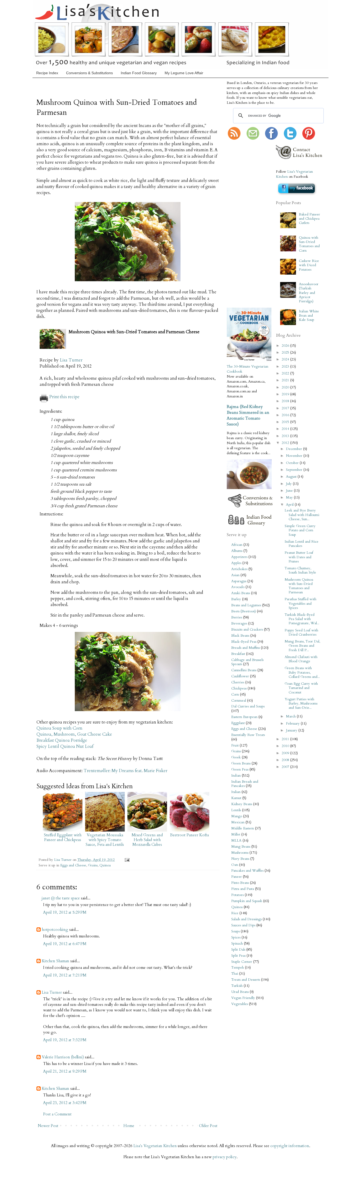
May (290, 497)
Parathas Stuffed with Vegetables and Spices (300, 603)
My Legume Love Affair (184, 73)
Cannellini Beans (243, 670)
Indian (236, 775)
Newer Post (48, 1125)
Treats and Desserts (245, 979)
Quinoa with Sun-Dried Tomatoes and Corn (309, 244)
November (294, 455)
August (292, 476)
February (293, 723)
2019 (286, 394)
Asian (235, 575)
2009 (286, 753)
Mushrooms (239, 852)
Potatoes (237, 895)
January (292, 730)
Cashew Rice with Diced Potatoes (309, 265)
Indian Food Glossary (139, 73)
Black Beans (240, 635)
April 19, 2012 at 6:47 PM (64, 943)
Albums (236, 550)
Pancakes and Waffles (247, 870)
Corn (235, 694)
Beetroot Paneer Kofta (189, 835)
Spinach (237, 943)
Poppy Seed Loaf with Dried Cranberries (301, 632)
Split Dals (238, 949)
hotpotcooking (55, 929)
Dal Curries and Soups (248, 706)
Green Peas (239, 769)
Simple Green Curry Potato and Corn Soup (300, 530)
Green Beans (241, 763)
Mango (236, 816)
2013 (286, 436)
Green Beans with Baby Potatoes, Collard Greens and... (302, 672)
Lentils (236, 810)
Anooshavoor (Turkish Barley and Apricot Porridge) (308, 293)
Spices (235, 937)
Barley (236, 599)
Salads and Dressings (246, 919)
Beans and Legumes (246, 605)
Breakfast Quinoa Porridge (61, 740)
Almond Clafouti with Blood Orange (301, 659)
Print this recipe (64, 397)
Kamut (236, 798)
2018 (286, 401)
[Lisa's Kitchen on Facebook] (271, 138)
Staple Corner (241, 961)
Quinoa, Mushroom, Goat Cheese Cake (74, 734)
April (290, 504)
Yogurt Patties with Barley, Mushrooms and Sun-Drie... (301, 703)
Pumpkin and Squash (246, 901)
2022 (286, 373)
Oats (234, 864)
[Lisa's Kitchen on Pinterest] (308, 138)
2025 (286, 352)
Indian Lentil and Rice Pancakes (301, 543)
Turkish (237, 985)
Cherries (237, 682)
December (294, 449)
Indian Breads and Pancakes (244, 783)
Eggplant (238, 723)
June (290, 490)
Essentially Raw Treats (248, 735)
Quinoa (105, 865)
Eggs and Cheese (73, 865)
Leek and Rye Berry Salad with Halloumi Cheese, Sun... (302, 514)
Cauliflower (240, 676)
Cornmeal (238, 700)
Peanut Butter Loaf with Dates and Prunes (299, 557)
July (289, 483)
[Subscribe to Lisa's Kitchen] (234, 138)
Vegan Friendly (243, 998)
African (236, 544)
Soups (235, 931)
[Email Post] (126, 859)
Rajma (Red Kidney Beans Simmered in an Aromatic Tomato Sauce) (248, 415)
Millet (235, 834)
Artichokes (239, 569)
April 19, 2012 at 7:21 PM (64, 975)
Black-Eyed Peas (243, 641)
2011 (286, 739)
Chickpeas (239, 688)
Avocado (237, 587)
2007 (286, 766)
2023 (286, 366)
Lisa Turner (71, 360)
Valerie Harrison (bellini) (63, 1057)
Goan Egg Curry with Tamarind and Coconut (301, 687)
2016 (286, 415)
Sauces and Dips (243, 925)
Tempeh (237, 967)
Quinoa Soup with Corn (59, 728)
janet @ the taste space (61, 898)
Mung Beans (240, 846)
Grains (93, 865)
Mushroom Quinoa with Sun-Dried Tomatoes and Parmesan (299, 586)
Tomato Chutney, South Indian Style (300, 570)
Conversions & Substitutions (89, 73)
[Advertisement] (242, 224)
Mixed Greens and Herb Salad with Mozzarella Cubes (147, 839)
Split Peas (238, 955)
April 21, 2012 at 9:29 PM (64, 1071)
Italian (235, 792)
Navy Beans (240, 858)
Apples (236, 563)
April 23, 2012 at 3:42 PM (64, 1102)
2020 (286, 387)
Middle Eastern (242, 828)
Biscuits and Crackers (247, 629)
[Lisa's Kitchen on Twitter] (290, 138)
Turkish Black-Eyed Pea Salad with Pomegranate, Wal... (302, 619)
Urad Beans (240, 991)
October (293, 463)
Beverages (239, 623)
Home (128, 1125)
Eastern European (244, 717)
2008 (286, 760)
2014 (286, 428)
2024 (286, 359)
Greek (236, 757)
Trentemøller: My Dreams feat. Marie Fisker (125, 771)
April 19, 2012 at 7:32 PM (64, 1040)
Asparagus (238, 581)
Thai (234, 973)
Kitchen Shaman (55, 961)
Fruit (235, 745)
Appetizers (239, 557)
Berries (236, 617)
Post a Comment (57, 1114)
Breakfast (238, 653)
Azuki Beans (240, 593)
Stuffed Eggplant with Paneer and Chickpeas (62, 837)
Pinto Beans (240, 882)
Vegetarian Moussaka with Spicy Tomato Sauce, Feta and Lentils (105, 839)
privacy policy (225, 1157)
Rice (234, 913)
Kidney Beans (241, 804)
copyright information (289, 1145)
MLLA (236, 840)
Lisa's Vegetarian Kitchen (155, 1145)
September (294, 469)
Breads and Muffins (245, 647)
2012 (286, 442)
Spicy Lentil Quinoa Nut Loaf (64, 746)
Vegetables (239, 1004)
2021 (286, 380)
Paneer (236, 876)
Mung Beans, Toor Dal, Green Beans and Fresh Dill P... (302, 645)
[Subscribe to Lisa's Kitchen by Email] (253, 138)
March (291, 716)
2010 (286, 746)
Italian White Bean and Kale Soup (309, 315)
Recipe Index (47, 73)
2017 (286, 408)
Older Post (208, 1125)
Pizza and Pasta (242, 888)
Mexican (237, 822)
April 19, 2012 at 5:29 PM (64, 912)
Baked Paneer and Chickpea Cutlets (309, 218)
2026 (286, 345)
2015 (286, 422)
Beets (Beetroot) (243, 611)
